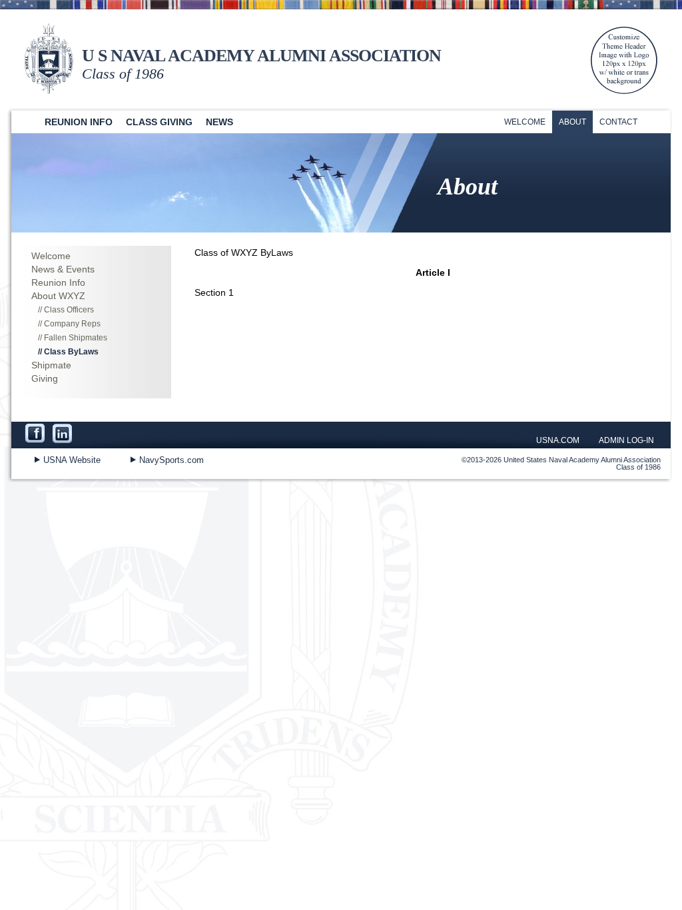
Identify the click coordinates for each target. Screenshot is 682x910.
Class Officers (69, 309)
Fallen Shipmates (75, 337)
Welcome (524, 122)
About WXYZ (58, 295)
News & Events (63, 269)
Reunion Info (79, 122)
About (572, 122)
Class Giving (159, 122)
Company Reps (72, 323)
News (219, 122)
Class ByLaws (71, 351)
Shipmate (51, 365)
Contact (618, 122)
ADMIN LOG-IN (626, 440)
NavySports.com (171, 460)
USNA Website (72, 460)
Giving (44, 378)
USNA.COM (557, 440)
